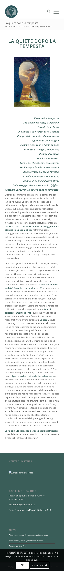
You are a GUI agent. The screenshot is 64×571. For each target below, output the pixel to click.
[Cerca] (47, 11)
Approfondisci (39, 565)
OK (22, 565)
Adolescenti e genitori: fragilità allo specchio (26, 540)
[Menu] (54, 11)
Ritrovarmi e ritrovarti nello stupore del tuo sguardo (28, 535)
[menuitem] (47, 11)
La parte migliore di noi (18, 546)
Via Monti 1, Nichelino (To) (38, 509)
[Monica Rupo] (26, 11)
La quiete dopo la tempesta (21, 23)
